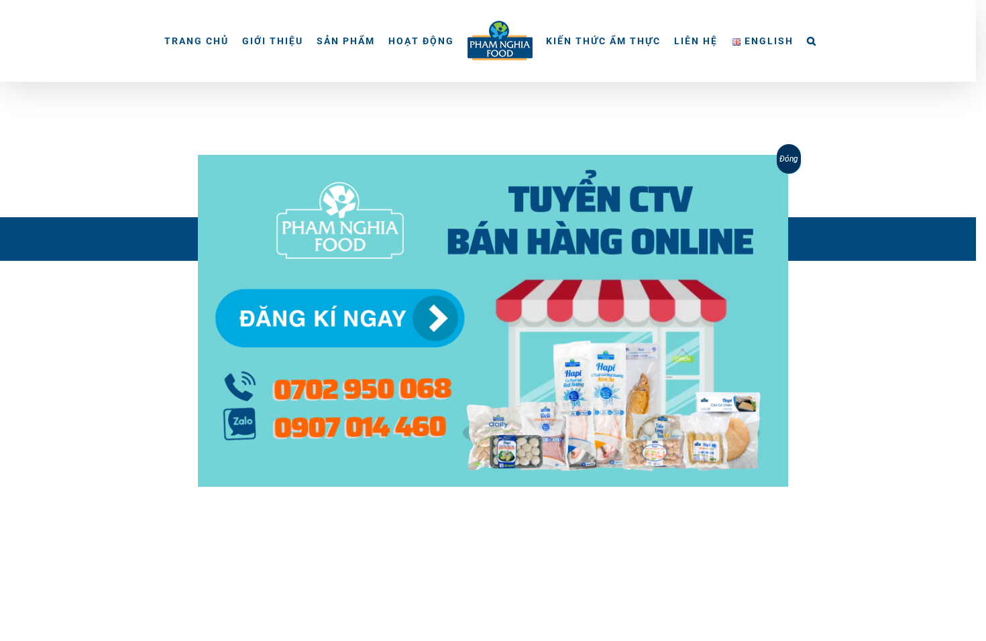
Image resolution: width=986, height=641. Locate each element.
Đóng (788, 159)
